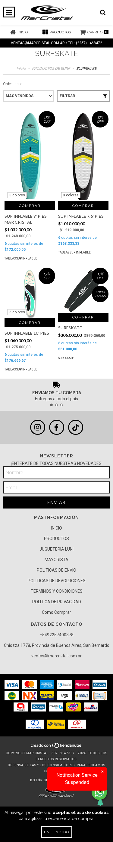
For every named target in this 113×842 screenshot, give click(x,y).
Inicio (21, 68)
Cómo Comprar (56, 612)
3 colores (17, 195)
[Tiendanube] (56, 747)
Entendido (56, 832)
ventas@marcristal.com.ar (56, 655)
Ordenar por (12, 84)
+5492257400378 (57, 634)
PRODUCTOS (56, 538)
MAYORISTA (56, 559)
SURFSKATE (66, 358)
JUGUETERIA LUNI (56, 549)
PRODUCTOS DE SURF (51, 68)
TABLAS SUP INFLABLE (21, 258)
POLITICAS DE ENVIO (56, 570)
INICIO (56, 528)
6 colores (17, 312)
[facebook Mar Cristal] (56, 427)
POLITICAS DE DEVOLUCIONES (57, 580)
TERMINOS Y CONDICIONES (57, 591)
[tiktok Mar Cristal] (75, 427)
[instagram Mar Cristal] (37, 427)
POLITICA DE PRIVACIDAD (56, 601)
